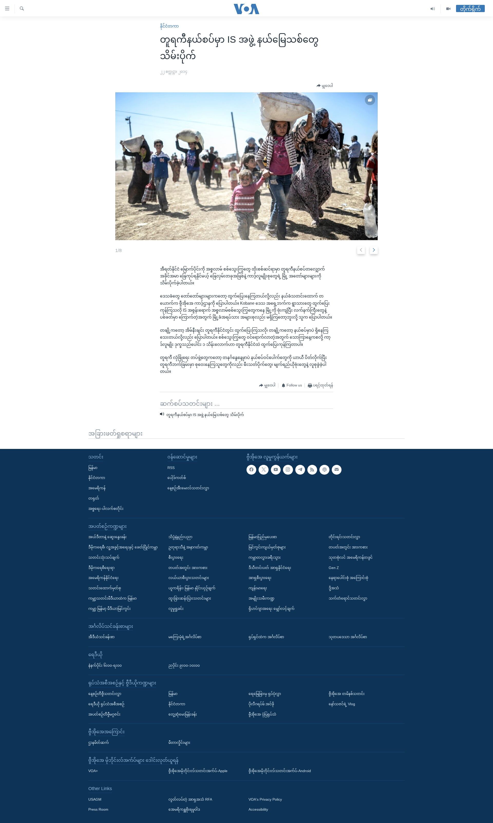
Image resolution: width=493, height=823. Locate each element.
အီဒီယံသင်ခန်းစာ (101, 637)
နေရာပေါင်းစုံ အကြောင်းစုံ (348, 578)
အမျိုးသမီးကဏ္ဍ (261, 598)
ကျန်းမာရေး (258, 588)
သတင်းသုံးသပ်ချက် (103, 557)
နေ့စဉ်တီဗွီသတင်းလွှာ (104, 694)
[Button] (325, 85)
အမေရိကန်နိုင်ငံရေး (103, 578)
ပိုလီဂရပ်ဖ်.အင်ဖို (261, 704)
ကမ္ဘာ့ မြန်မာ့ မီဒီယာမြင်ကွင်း (109, 609)
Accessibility (258, 809)
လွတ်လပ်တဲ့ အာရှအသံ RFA (190, 799)
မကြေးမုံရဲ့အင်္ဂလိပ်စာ (184, 637)
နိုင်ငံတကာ (169, 26)
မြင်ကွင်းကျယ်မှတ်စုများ (267, 547)
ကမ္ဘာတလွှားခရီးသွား (265, 557)
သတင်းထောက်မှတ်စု (104, 588)
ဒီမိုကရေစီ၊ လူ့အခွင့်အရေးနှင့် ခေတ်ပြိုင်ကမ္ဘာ (123, 547)
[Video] (448, 9)
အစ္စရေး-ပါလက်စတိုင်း (106, 509)
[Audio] (433, 9)
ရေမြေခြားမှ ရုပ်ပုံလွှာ (265, 694)
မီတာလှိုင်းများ (179, 742)
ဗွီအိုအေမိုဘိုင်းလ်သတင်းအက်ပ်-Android (280, 771)
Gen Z (334, 568)
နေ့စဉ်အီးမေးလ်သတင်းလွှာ (188, 488)
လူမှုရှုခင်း (176, 609)
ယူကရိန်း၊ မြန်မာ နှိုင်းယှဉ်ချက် (191, 588)
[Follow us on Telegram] (300, 470)
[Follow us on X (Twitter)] (263, 470)
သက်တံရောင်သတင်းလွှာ (348, 598)
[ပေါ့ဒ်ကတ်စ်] (324, 470)
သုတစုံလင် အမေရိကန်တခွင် (351, 557)
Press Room (98, 809)
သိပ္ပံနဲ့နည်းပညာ (180, 537)
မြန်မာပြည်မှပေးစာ (263, 537)
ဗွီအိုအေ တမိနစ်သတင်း (347, 694)
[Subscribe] (337, 470)
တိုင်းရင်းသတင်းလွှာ (344, 537)
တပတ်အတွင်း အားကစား (187, 568)
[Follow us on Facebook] (251, 470)
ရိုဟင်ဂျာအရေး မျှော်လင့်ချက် (272, 609)
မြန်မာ (92, 468)
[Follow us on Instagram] (288, 470)
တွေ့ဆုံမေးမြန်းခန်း (182, 714)
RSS (171, 468)
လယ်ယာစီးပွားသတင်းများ (188, 578)
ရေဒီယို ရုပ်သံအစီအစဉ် (106, 704)
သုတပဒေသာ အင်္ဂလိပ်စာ (348, 637)
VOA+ (93, 771)
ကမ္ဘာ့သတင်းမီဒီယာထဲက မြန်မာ (112, 598)
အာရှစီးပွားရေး (260, 578)
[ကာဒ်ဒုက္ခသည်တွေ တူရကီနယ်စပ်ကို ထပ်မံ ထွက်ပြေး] (246, 166)
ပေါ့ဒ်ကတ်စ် (176, 478)
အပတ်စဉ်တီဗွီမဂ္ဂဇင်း (104, 714)
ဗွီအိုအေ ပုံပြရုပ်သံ (262, 714)
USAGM (94, 799)
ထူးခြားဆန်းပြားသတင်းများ (189, 598)
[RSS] (312, 470)
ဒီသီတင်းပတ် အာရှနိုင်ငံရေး (270, 568)
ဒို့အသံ (334, 588)
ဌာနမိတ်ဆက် (98, 742)
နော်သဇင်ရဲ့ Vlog (342, 704)
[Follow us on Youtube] (276, 470)
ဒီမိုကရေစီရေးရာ (101, 568)
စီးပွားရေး (175, 557)
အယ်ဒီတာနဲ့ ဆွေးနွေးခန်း (107, 537)
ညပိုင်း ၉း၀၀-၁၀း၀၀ (184, 665)
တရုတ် (93, 498)
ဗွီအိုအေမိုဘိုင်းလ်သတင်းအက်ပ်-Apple (197, 771)
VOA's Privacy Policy (265, 799)
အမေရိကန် (97, 488)
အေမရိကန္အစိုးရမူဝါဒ (184, 809)
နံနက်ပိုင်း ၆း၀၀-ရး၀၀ (105, 665)
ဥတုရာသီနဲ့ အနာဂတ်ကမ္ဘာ (188, 547)
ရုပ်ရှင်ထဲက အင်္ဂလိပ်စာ (266, 637)
